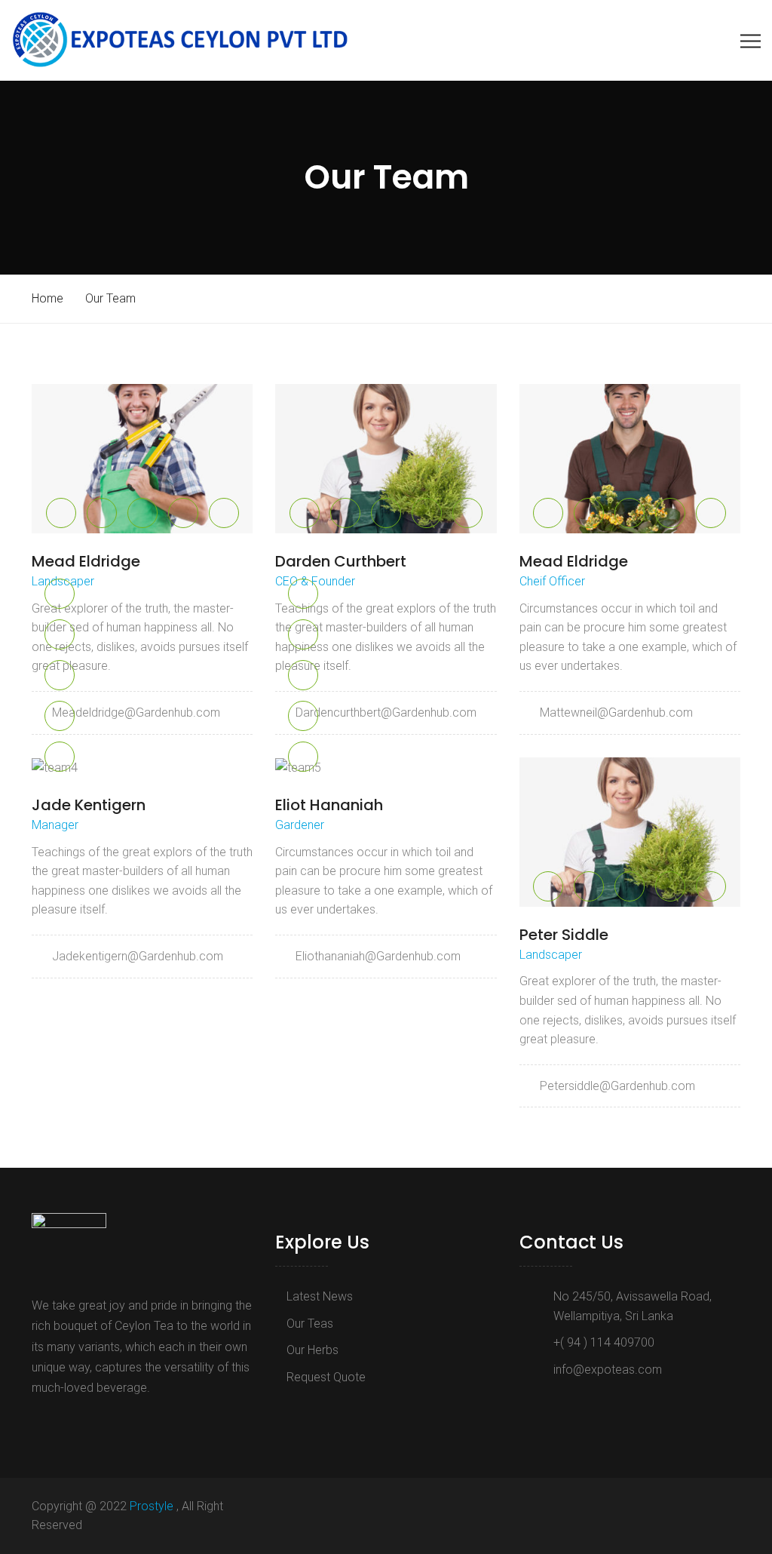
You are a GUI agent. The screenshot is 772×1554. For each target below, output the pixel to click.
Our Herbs (312, 1350)
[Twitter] (60, 1422)
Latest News (319, 1296)
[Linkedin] (104, 1422)
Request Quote (326, 1377)
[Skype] (84, 1422)
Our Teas (309, 1323)
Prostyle (153, 1506)
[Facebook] (40, 1422)
